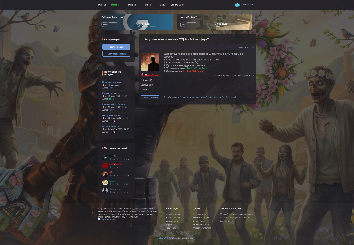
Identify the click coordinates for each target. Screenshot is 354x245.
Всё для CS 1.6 (177, 5)
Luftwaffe (204, 97)
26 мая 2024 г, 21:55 (246, 47)
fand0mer (226, 97)
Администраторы (201, 217)
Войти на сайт (247, 5)
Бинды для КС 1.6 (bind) (113, 104)
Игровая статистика (202, 228)
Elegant (183, 97)
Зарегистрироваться (116, 54)
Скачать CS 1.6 (226, 221)
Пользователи (199, 214)
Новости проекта (173, 217)
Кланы (162, 5)
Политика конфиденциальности (234, 217)
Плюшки (131, 5)
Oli (142, 47)
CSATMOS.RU (165, 238)
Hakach (112, 88)
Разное (147, 5)
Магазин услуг (172, 221)
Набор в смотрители (112, 115)
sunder (234, 97)
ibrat (189, 97)
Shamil (212, 97)
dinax (218, 97)
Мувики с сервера (110, 93)
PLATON (112, 110)
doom (111, 99)
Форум (169, 224)
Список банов (199, 221)
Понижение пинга (110, 126)
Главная (102, 5)
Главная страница (174, 214)
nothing (195, 97)
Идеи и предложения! (112, 82)
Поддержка (171, 228)
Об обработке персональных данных (236, 214)
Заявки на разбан (201, 224)
